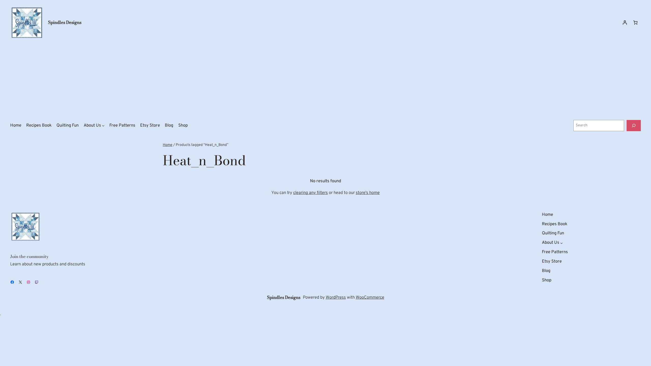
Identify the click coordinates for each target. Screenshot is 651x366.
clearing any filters (310, 192)
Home (167, 145)
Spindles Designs (64, 22)
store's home (368, 192)
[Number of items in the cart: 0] (635, 22)
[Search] (634, 125)
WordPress (336, 297)
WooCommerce (370, 297)
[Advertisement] (325, 79)
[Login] (624, 22)
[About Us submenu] (103, 125)
